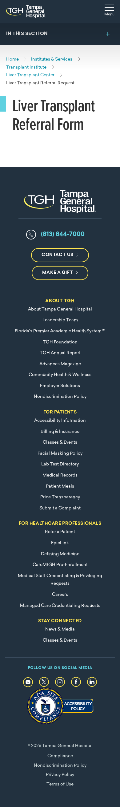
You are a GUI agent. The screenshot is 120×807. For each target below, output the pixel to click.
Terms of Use (60, 784)
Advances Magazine (60, 364)
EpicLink (60, 543)
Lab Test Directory (60, 464)
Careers (60, 594)
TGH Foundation (60, 342)
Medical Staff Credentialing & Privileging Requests (60, 580)
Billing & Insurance (60, 431)
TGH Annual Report (60, 353)
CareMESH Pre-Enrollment (60, 565)
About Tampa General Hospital (60, 309)
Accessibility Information (60, 420)
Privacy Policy (60, 775)
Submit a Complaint (60, 508)
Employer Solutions (60, 386)
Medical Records (60, 475)
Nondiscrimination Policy (60, 396)
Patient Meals (60, 486)
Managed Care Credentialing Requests (60, 605)
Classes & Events (60, 442)
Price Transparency (60, 497)
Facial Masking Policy (60, 453)
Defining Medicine (60, 554)
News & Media (60, 629)
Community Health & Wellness (60, 375)
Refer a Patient (60, 532)
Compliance (60, 756)
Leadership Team (60, 320)
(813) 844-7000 (63, 234)
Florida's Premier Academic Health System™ (60, 331)
